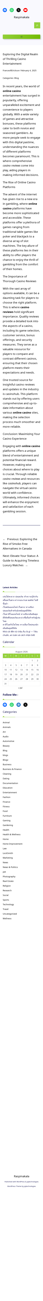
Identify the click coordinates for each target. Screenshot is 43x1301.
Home (6, 839)
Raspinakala (21, 17)
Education (7, 787)
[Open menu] (21, 36)
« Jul (20, 687)
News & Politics (10, 867)
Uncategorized (10, 913)
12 (16, 669)
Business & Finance (12, 769)
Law (5, 848)
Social (5, 895)
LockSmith (8, 853)
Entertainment (10, 792)
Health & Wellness (12, 834)
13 (21, 669)
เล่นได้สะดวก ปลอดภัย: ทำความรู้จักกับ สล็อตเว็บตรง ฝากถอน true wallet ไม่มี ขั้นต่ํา (20, 600)
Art (4, 731)
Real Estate (8, 881)
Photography (9, 876)
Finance (6, 801)
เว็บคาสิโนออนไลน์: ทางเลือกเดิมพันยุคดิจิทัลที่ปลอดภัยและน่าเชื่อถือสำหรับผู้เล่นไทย (21, 617)
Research (7, 890)
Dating (6, 778)
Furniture (7, 815)
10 (5, 669)
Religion (7, 885)
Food (5, 811)
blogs (5, 755)
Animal (6, 722)
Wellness (7, 918)
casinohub (12, 394)
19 (16, 674)
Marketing (8, 857)
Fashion (6, 797)
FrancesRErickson (11, 70)
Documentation (10, 783)
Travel (5, 909)
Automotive (8, 741)
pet (4, 871)
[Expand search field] (37, 25)
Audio (5, 736)
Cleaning (7, 773)
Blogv (5, 759)
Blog (16, 78)
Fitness (6, 806)
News (5, 862)
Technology (8, 904)
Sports (6, 899)
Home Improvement (12, 843)
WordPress (21, 1182)
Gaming (6, 820)
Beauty (6, 745)
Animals (7, 727)
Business (7, 764)
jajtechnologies (33, 1182)
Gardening (8, 825)
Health (6, 829)
